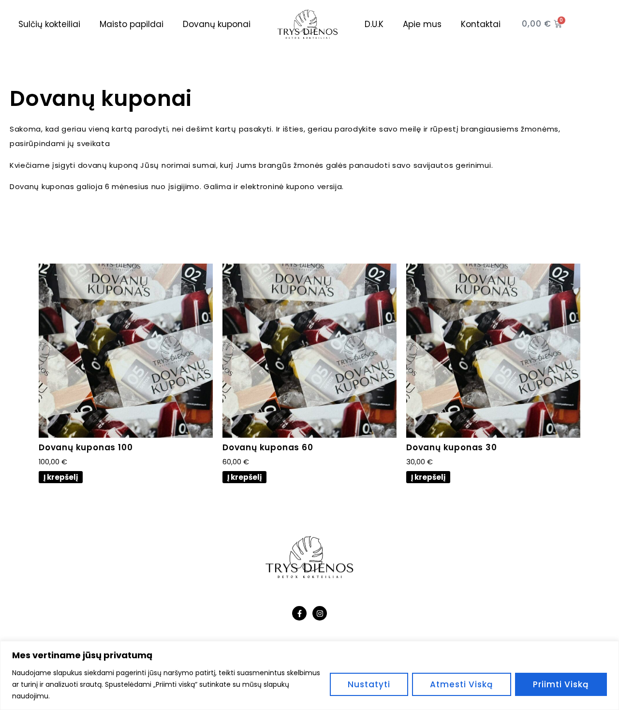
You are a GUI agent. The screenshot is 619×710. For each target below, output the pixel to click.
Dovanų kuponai (217, 24)
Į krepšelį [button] (61, 477)
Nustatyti (369, 684)
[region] (309, 675)
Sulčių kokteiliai (49, 24)
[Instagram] (319, 613)
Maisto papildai (131, 24)
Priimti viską (561, 684)
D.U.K (374, 24)
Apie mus (422, 24)
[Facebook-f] (299, 613)
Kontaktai (481, 24)
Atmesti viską (461, 684)
